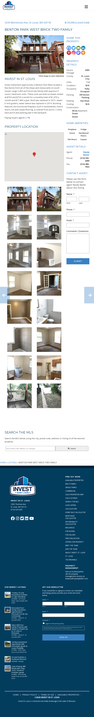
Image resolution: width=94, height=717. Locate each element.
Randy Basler (86, 153)
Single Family (71, 487)
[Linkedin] (83, 48)
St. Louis (69, 556)
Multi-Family (70, 484)
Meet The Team (71, 545)
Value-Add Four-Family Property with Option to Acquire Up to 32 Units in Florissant (20, 629)
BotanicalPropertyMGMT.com (75, 578)
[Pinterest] (69, 53)
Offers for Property (74, 542)
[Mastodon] (78, 53)
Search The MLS (72, 501)
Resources (70, 527)
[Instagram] (73, 53)
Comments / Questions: (77, 231)
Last (80, 203)
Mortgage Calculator (70, 517)
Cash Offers (70, 505)
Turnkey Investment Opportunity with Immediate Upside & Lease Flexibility (19, 645)
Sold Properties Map (74, 494)
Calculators (71, 509)
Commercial (70, 491)
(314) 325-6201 (17, 509)
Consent (46, 620)
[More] (83, 53)
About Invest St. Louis (75, 552)
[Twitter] (73, 48)
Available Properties (74, 480)
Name (70, 194)
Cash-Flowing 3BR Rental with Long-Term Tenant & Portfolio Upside (19, 669)
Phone (70, 209)
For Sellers (70, 535)
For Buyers (70, 531)
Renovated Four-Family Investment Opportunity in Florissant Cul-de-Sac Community (20, 612)
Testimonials (71, 559)
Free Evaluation (72, 538)
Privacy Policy (29, 694)
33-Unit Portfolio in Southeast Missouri (19, 658)
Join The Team (71, 549)
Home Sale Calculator (75, 512)
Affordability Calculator (71, 523)
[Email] (78, 48)
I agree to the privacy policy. (54, 623)
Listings (12, 462)
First (68, 203)
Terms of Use (47, 694)
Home (3, 462)
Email (70, 220)
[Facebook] (69, 48)
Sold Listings (71, 498)
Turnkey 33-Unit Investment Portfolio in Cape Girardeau (19, 595)
